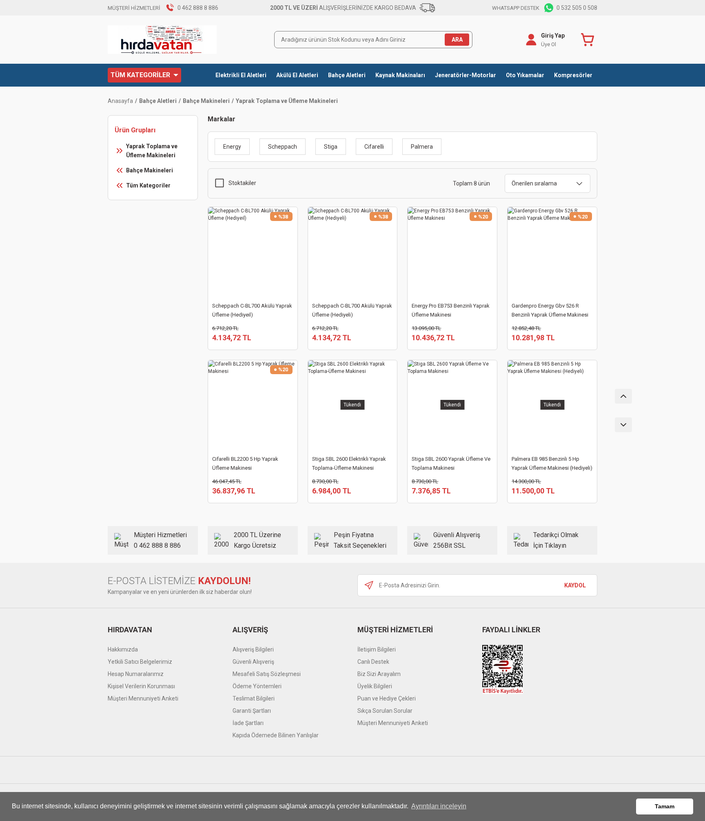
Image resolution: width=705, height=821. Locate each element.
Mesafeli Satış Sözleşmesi (267, 674)
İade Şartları (248, 723)
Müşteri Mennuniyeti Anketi (143, 698)
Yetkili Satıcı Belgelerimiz (140, 661)
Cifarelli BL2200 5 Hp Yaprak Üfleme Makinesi (245, 463)
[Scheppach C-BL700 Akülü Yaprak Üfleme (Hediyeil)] (252, 252)
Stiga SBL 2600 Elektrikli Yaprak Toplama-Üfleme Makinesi (349, 463)
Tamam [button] (664, 806)
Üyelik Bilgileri (374, 686)
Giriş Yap (553, 35)
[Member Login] (531, 39)
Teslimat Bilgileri (254, 698)
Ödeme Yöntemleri (257, 686)
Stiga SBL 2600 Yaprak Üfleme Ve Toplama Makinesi (451, 463)
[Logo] (162, 39)
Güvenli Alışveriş (253, 661)
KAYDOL (575, 585)
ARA (457, 39)
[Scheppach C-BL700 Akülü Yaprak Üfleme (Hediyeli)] (352, 252)
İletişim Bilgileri (376, 649)
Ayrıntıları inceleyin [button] (438, 806)
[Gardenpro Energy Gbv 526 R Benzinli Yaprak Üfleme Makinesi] (552, 252)
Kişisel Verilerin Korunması (141, 686)
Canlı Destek (373, 661)
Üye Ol (548, 44)
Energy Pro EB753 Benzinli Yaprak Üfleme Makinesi (451, 310)
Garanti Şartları (252, 710)
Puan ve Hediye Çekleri (386, 698)
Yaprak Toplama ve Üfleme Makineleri (287, 101)
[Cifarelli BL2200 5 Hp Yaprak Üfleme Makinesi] (252, 405)
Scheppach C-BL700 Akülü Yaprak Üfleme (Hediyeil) (252, 310)
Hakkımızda (123, 649)
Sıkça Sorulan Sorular (384, 710)
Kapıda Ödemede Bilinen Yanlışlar (276, 735)
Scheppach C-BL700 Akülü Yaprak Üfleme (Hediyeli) (352, 310)
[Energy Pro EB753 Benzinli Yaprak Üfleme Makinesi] (452, 252)
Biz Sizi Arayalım (379, 674)
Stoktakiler (242, 183)
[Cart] (589, 39)
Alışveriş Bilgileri (253, 649)
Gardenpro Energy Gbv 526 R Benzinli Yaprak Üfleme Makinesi (550, 310)
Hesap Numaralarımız (136, 674)
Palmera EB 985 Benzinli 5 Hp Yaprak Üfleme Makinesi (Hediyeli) (552, 463)
